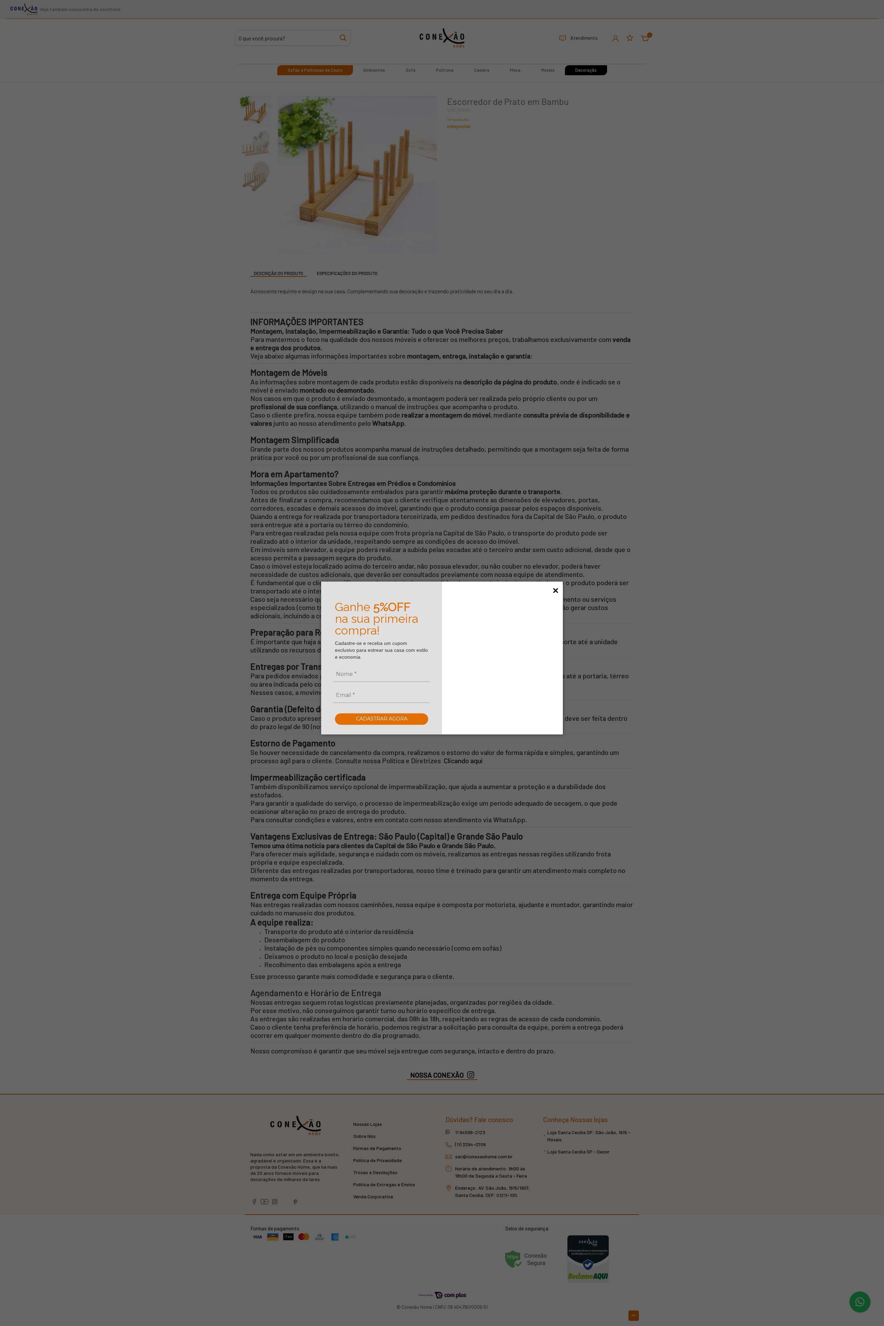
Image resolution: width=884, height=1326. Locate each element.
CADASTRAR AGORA (381, 719)
